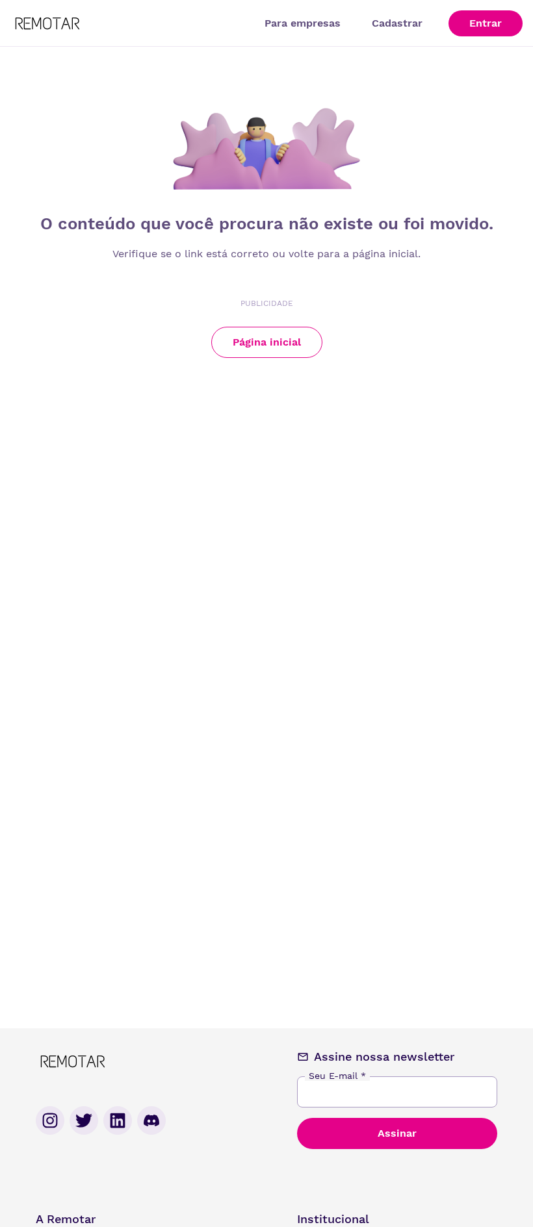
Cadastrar (397, 23)
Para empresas (303, 23)
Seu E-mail (337, 1075)
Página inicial (267, 342)
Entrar (485, 23)
